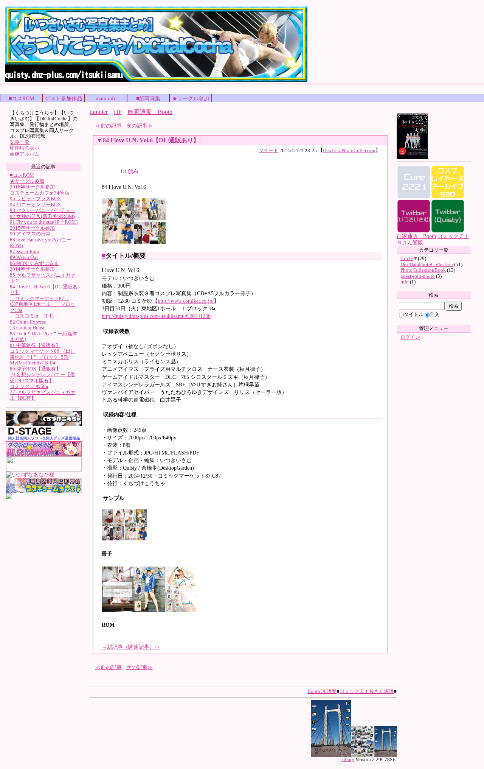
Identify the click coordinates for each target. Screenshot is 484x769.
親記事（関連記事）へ (131, 647)
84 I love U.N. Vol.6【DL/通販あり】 (151, 140)
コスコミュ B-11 (32, 316)
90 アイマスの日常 (30, 234)
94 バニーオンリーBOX (35, 204)
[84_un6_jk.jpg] (118, 242)
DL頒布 (129, 171)
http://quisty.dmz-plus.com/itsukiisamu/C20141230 (156, 316)
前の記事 (111, 126)
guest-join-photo (417, 276)
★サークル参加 (190, 98)
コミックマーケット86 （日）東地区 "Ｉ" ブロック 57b (42, 354)
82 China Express (28, 322)
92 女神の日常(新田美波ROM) (42, 216)
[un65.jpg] (149, 610)
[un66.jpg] (181, 610)
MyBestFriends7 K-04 (32, 363)
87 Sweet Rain (24, 251)
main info (106, 98)
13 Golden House (27, 327)
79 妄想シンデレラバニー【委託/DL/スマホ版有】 (42, 377)
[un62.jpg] (117, 610)
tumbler (99, 112)
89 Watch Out (24, 257)
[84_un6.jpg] (150, 242)
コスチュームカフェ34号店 (39, 193)
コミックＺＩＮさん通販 (367, 691)
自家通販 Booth (149, 112)
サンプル (113, 498)
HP (117, 112)
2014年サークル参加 (32, 269)
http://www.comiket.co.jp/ (186, 301)
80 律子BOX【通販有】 (35, 369)
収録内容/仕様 (120, 414)
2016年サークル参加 (32, 187)
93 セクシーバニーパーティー (42, 210)
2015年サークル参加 (32, 228)
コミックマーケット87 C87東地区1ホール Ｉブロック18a (42, 304)
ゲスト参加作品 (63, 98)
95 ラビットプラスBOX (35, 198)
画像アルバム (24, 154)
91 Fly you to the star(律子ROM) (44, 222)
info (404, 282)
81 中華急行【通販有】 (35, 345)
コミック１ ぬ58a (29, 386)
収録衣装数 (116, 331)
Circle (406, 258)
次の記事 (136, 126)
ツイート (268, 150)
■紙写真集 (148, 98)
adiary (347, 759)
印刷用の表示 (24, 148)
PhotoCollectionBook (423, 270)
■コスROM (21, 98)
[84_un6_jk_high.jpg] (124, 539)
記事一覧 (19, 142)
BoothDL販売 (322, 691)
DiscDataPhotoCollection (349, 150)
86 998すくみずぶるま (34, 263)
